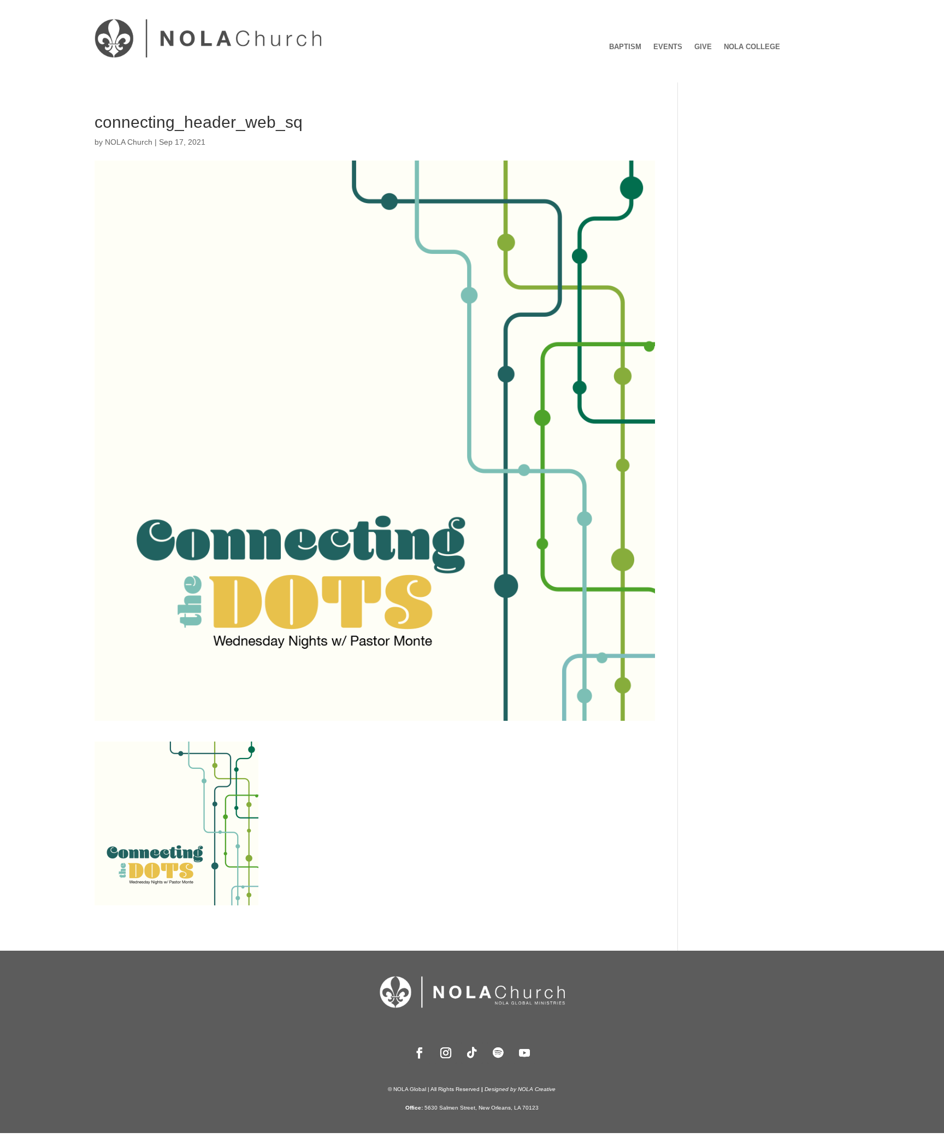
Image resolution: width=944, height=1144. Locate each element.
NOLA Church (128, 142)
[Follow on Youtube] (524, 1053)
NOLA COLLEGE (752, 47)
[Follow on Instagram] (446, 1053)
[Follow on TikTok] (472, 1053)
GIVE (703, 47)
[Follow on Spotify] (498, 1053)
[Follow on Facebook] (419, 1053)
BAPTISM (625, 47)
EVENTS (667, 47)
